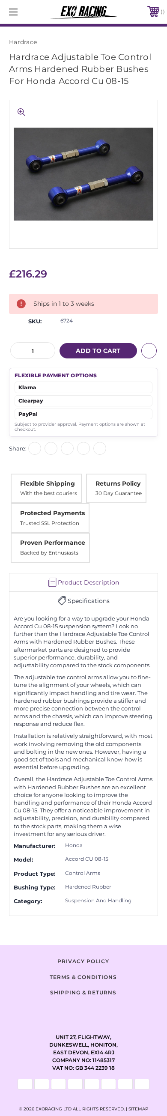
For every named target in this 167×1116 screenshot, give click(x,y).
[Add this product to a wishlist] (149, 350)
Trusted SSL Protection (49, 523)
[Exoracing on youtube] (104, 1011)
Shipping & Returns (83, 992)
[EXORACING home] (83, 12)
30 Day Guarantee (118, 493)
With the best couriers (48, 493)
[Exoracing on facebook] (62, 1011)
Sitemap (138, 1109)
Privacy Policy (83, 961)
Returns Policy (117, 483)
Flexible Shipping (47, 483)
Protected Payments (52, 513)
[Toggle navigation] (24, 12)
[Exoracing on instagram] (83, 1011)
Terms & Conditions (83, 977)
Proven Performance (52, 542)
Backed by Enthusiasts (49, 552)
